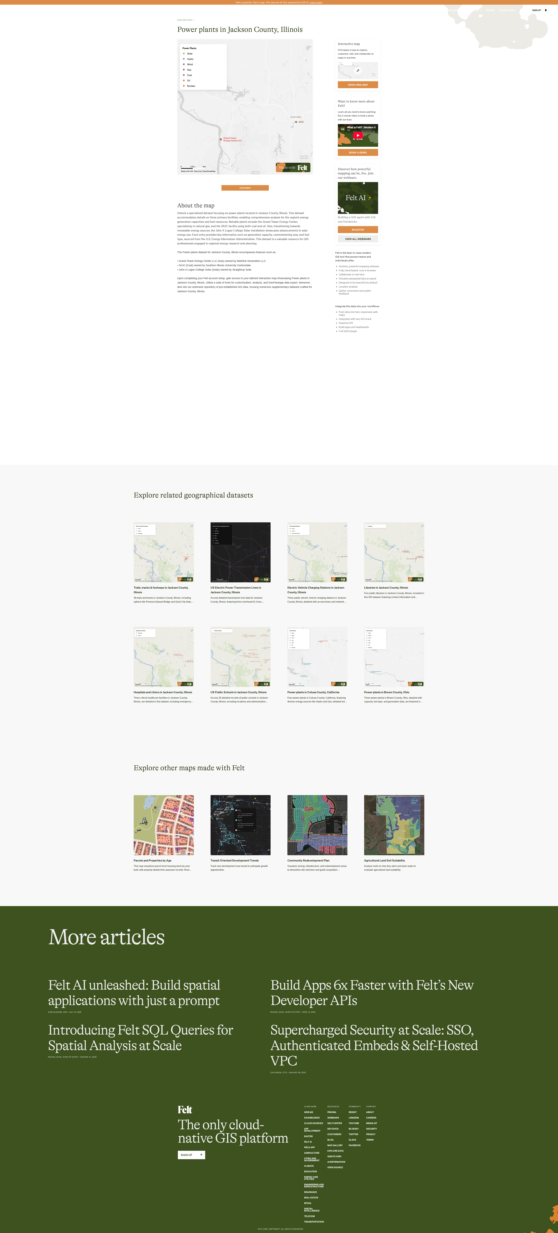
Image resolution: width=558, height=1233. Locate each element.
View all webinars (358, 238)
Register (358, 229)
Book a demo (358, 152)
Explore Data (184, 20)
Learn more (316, 2)
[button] (434, 10)
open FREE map (358, 84)
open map (245, 188)
